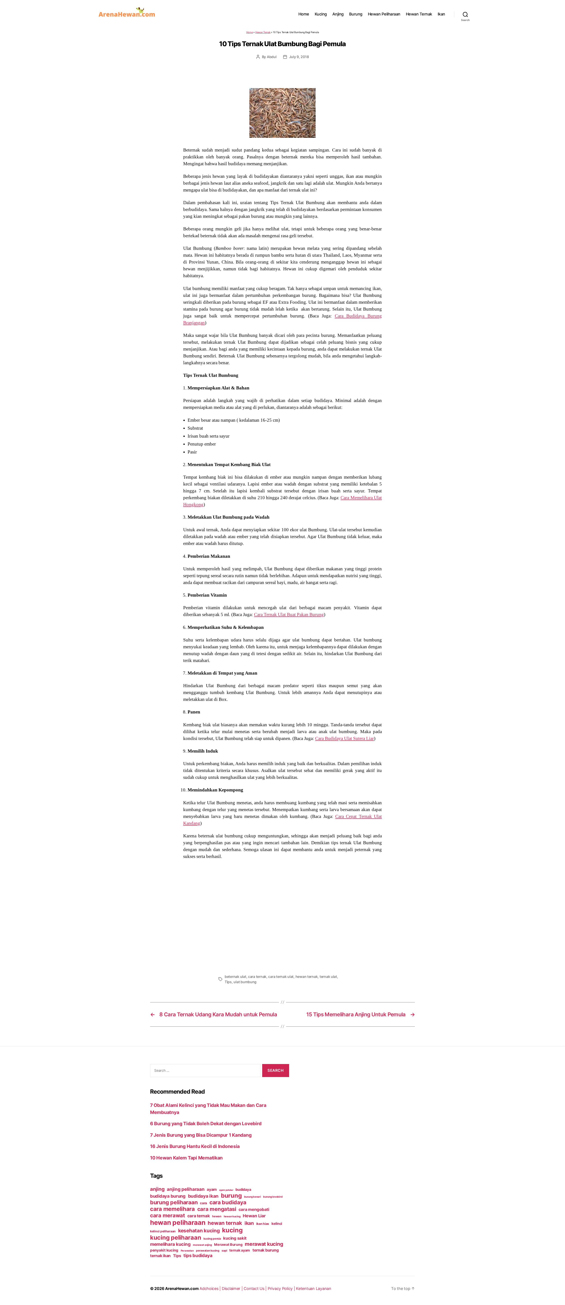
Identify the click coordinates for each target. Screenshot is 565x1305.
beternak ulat (235, 976)
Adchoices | (211, 1288)
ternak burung (265, 1250)
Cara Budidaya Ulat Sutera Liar (344, 738)
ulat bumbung (245, 982)
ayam (212, 1189)
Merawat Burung (228, 1244)
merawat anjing (202, 1244)
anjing (157, 1189)
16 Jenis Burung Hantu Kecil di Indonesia (195, 1146)
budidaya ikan (203, 1196)
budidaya (243, 1189)
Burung (355, 14)
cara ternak (257, 976)
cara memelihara (172, 1209)
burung (231, 1195)
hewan (216, 1216)
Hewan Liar (254, 1215)
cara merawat (167, 1215)
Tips (228, 982)
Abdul (272, 57)
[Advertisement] (282, 915)
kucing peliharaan (175, 1237)
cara (203, 1203)
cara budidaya (227, 1202)
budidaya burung (168, 1196)
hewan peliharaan (177, 1222)
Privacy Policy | (282, 1288)
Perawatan (187, 1250)
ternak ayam (239, 1250)
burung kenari (252, 1196)
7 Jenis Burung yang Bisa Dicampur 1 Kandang (200, 1135)
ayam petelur (226, 1190)
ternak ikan (160, 1255)
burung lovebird (272, 1196)
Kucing (321, 14)
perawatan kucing (207, 1250)
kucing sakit (235, 1238)
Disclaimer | (233, 1288)
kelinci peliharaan (163, 1231)
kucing (232, 1230)
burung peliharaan (174, 1202)
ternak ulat (328, 976)
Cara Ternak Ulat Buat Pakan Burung (289, 614)
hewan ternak (307, 976)
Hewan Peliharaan (384, 14)
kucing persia (212, 1238)
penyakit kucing (164, 1250)
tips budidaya (198, 1255)
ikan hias (262, 1223)
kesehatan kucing (199, 1230)
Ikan (441, 14)
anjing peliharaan (185, 1189)
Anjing (338, 14)
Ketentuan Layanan (313, 1288)
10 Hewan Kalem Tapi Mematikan (186, 1158)
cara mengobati (254, 1209)
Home (303, 14)
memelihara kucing (170, 1244)
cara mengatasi (216, 1209)
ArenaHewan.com (181, 1288)
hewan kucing (232, 1216)
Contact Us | (256, 1288)
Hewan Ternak (419, 14)
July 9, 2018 (299, 57)
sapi (224, 1250)
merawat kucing (264, 1244)
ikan (249, 1223)
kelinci (276, 1224)
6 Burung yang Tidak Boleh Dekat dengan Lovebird (205, 1123)
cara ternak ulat (281, 976)
